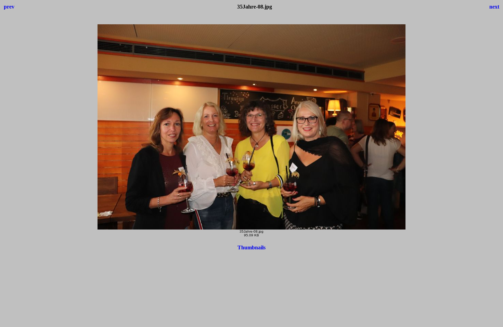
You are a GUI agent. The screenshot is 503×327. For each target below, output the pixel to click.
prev (9, 7)
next (494, 7)
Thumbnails (251, 247)
